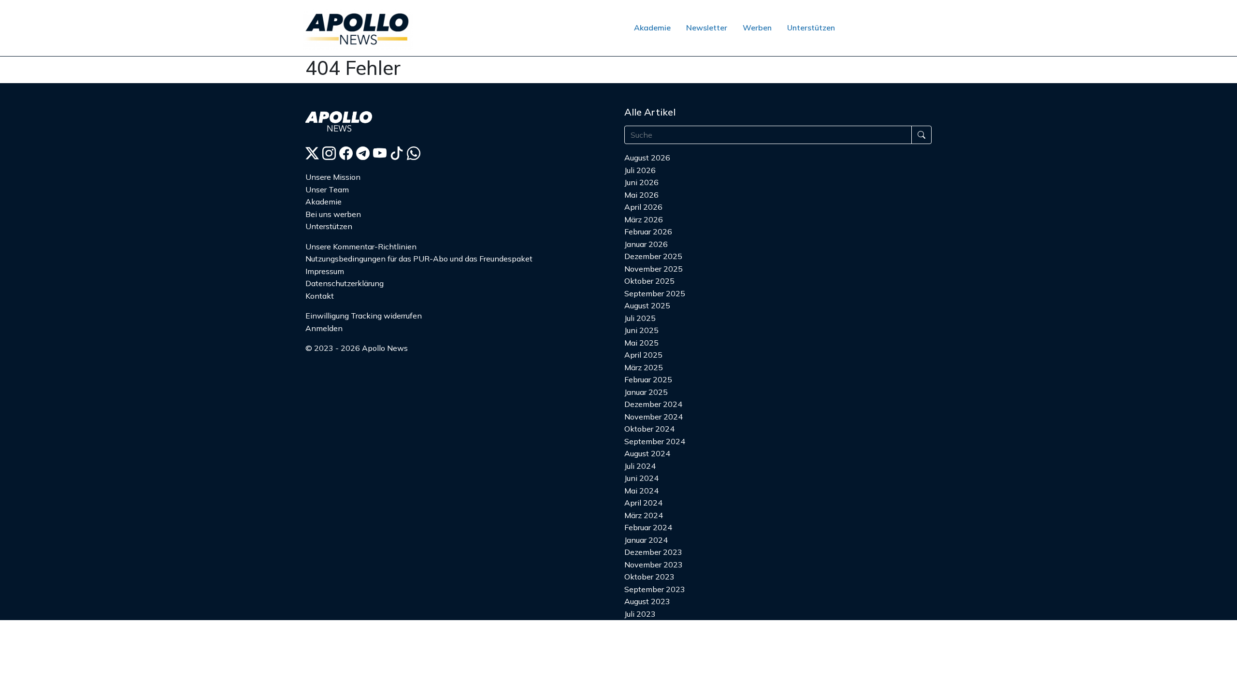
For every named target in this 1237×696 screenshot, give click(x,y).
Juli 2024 (640, 466)
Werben (757, 27)
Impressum (324, 271)
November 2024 (653, 416)
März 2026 (643, 219)
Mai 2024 (641, 490)
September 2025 (654, 293)
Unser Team (327, 189)
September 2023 (654, 589)
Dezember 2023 (653, 552)
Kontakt (319, 296)
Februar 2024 (648, 527)
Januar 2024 (646, 540)
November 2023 (653, 564)
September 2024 (654, 441)
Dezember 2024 (653, 404)
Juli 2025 (640, 318)
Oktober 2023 (649, 576)
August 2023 (647, 601)
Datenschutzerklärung (344, 283)
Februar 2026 (648, 231)
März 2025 (643, 367)
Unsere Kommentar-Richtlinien (361, 246)
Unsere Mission (332, 177)
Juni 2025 (641, 330)
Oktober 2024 (649, 429)
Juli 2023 (640, 614)
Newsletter (706, 27)
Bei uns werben (333, 214)
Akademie (652, 27)
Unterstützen (811, 27)
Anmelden (324, 328)
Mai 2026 (641, 195)
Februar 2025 (648, 379)
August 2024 (647, 453)
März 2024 (643, 515)
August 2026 (647, 157)
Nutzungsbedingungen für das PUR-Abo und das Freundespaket (418, 258)
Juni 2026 (641, 182)
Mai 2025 (641, 343)
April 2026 (643, 207)
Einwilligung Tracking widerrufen (363, 315)
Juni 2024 (641, 478)
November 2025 (653, 269)
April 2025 (643, 355)
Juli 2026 (640, 170)
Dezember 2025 (653, 256)
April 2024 (643, 503)
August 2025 (647, 305)
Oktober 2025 (649, 281)
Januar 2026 (646, 244)
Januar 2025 (646, 392)
